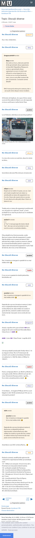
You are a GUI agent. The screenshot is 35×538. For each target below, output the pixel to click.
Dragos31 (29, 323)
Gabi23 (29, 367)
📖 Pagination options (17, 31)
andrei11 (29, 35)
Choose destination (7, 510)
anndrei (29, 110)
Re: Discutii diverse (10, 34)
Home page (5, 506)
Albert (29, 386)
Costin (29, 270)
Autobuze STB (6, 13)
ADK (29, 181)
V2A (29, 453)
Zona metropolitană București (11, 9)
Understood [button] (7, 535)
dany (29, 48)
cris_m (29, 153)
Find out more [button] (13, 530)
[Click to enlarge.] (17, 129)
